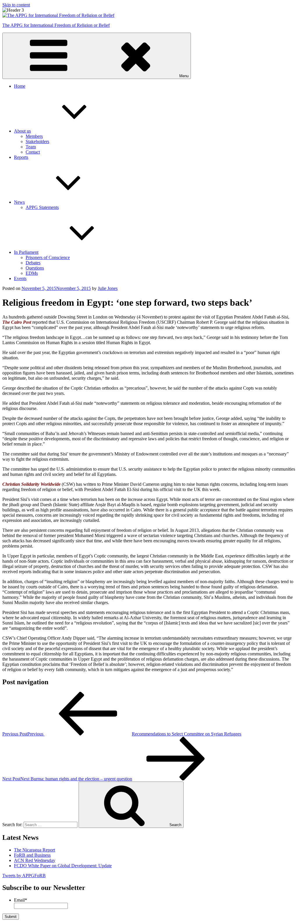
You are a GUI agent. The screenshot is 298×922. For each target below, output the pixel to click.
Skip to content (16, 4)
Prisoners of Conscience (48, 257)
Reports (21, 157)
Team (31, 146)
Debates (33, 262)
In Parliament (26, 252)
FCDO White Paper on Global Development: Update (63, 865)
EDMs (32, 273)
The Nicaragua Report (34, 849)
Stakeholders (37, 141)
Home (19, 86)
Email (20, 900)
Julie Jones (108, 288)
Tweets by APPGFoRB (24, 875)
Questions (35, 267)
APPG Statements (42, 207)
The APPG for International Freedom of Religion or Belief (56, 25)
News (19, 202)
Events (20, 278)
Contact (33, 151)
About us (22, 131)
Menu (184, 76)
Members (34, 136)
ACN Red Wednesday (34, 860)
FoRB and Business (32, 855)
